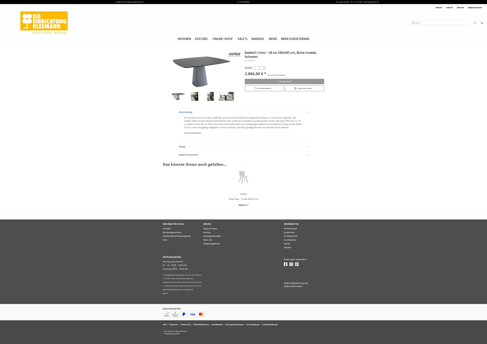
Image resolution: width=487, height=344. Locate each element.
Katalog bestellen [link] (212, 236)
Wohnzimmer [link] (290, 228)
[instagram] (291, 264)
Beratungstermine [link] (172, 232)
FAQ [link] (165, 239)
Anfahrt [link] (439, 8)
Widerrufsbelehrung (201, 324)
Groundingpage (252, 324)
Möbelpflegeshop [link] (475, 8)
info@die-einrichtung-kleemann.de (129, 2)
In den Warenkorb (284, 81)
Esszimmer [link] (289, 232)
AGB (164, 324)
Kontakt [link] (449, 8)
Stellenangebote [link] (211, 243)
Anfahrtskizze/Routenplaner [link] (177, 236)
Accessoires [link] (290, 239)
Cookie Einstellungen (270, 324)
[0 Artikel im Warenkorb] (482, 23)
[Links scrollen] (175, 96)
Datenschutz (186, 324)
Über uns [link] (207, 239)
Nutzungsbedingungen (234, 324)
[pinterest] (297, 264)
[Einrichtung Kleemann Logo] (44, 23)
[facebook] (285, 264)
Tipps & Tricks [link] (210, 228)
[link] (184, 39)
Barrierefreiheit (217, 324)
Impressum (173, 324)
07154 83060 (245, 2)
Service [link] (207, 232)
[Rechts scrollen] (229, 96)
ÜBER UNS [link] (460, 8)
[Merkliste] (475, 23)
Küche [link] (287, 243)
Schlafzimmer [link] (291, 236)
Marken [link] (287, 247)
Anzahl (248, 67)
